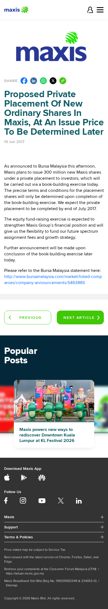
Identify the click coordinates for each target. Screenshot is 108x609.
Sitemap (11, 585)
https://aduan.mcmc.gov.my (25, 573)
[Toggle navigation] (100, 9)
